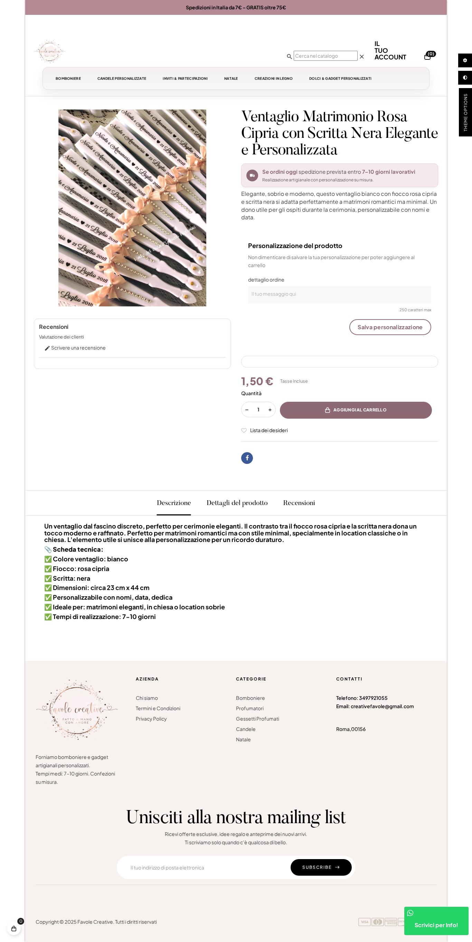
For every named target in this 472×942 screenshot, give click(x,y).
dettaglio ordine (266, 279)
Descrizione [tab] (174, 503)
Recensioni (299, 503)
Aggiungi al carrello (360, 409)
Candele (246, 729)
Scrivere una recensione (75, 347)
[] (14, 928)
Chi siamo (147, 698)
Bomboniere (250, 698)
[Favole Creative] (50, 51)
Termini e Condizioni (158, 708)
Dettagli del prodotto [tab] (237, 503)
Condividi (247, 458)
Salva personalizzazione (390, 327)
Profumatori (250, 708)
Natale (243, 739)
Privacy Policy (151, 718)
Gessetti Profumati (257, 718)
